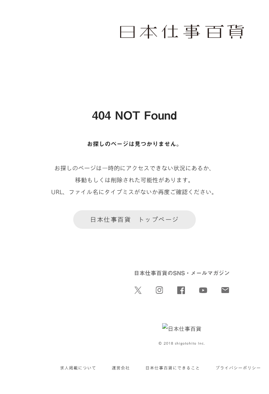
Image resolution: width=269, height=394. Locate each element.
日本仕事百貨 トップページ (134, 219)
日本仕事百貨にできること (172, 368)
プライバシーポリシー (238, 368)
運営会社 (121, 368)
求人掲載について (78, 368)
